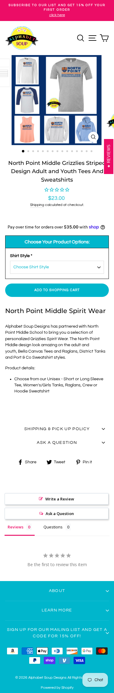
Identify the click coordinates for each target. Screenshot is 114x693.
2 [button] (28, 151)
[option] (57, 10)
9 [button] (62, 151)
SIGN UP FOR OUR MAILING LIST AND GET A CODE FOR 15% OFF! (57, 633)
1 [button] (23, 151)
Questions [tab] (53, 527)
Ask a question (57, 443)
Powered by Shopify (57, 688)
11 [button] (72, 151)
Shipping (37, 205)
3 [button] (33, 151)
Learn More (57, 610)
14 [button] (87, 151)
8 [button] (58, 151)
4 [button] (38, 151)
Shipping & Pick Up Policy (57, 429)
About (57, 591)
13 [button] (82, 151)
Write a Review (59, 499)
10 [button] (67, 151)
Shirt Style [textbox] (21, 256)
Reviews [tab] (15, 527)
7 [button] (53, 151)
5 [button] (43, 151)
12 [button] (77, 151)
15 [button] (92, 151)
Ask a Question (60, 513)
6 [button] (48, 151)
